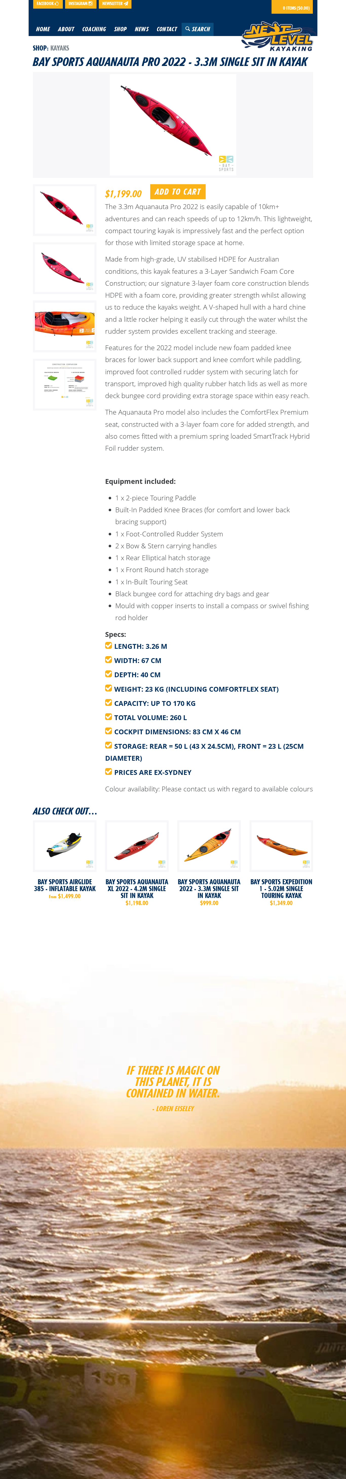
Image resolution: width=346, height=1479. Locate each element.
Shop (40, 48)
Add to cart (178, 192)
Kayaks (59, 48)
